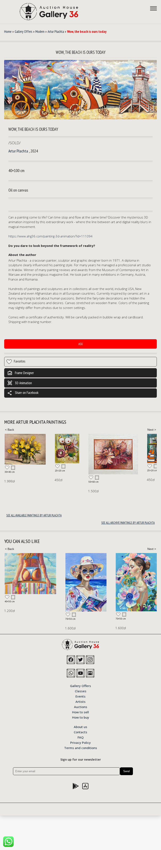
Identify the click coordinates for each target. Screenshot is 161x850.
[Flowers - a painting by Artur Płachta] (63, 454)
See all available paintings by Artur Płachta (34, 515)
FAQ (81, 737)
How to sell (80, 712)
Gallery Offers (23, 31)
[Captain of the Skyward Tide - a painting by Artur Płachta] (109, 448)
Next (151, 430)
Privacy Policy (80, 742)
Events (80, 696)
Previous (9, 430)
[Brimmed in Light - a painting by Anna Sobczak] (85, 582)
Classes (80, 691)
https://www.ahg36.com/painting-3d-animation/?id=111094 (50, 236)
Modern (39, 31)
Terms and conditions (80, 747)
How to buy (80, 717)
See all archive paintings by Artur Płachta (128, 523)
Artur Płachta (56, 31)
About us (80, 726)
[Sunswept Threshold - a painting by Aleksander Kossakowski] (30, 573)
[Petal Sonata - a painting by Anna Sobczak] (136, 582)
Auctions (80, 706)
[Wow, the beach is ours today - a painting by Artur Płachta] (80, 90)
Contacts (80, 732)
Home (8, 31)
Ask (80, 344)
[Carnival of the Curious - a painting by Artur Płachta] (17, 448)
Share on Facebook (22, 393)
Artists (80, 701)
